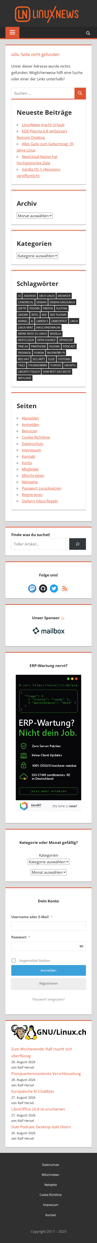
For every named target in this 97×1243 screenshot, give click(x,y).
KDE (44, 315)
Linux (74, 321)
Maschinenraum (48, 327)
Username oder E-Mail (31, 916)
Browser (64, 296)
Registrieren (32, 494)
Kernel (23, 321)
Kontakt (28, 456)
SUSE (51, 359)
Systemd (64, 359)
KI (32, 321)
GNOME (23, 315)
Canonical (25, 302)
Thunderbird (37, 365)
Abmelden (30, 418)
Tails (21, 365)
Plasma (54, 346)
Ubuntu (70, 365)
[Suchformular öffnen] (88, 33)
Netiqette (30, 481)
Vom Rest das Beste (57, 372)
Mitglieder (30, 469)
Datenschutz (33, 443)
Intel (35, 315)
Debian (41, 302)
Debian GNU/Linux (62, 302)
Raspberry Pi (56, 353)
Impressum (31, 450)
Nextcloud (26, 340)
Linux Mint (25, 327)
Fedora (34, 308)
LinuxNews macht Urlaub (43, 124)
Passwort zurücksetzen (41, 488)
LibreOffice (59, 321)
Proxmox (24, 353)
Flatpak (61, 308)
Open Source (46, 340)
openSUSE (66, 340)
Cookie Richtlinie (36, 437)
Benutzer (29, 430)
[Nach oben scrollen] (89, 1235)
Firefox (48, 308)
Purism (39, 353)
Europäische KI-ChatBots (32, 1091)
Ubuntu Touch (29, 372)
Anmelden (30, 424)
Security (38, 359)
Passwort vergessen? (48, 999)
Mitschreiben (33, 475)
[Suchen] (77, 544)
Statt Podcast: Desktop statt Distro (41, 1126)
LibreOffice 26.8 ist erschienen (38, 1109)
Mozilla (55, 334)
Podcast (69, 346)
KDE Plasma (58, 315)
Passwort (20, 937)
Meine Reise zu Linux (32, 334)
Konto (27, 462)
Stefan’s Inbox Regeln (40, 501)
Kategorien (48, 855)
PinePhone (38, 346)
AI (19, 296)
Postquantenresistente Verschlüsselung (46, 1073)
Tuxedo (55, 365)
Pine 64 (23, 346)
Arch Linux (47, 296)
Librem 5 (42, 321)
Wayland (24, 378)
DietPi (22, 308)
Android (30, 296)
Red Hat (23, 359)
